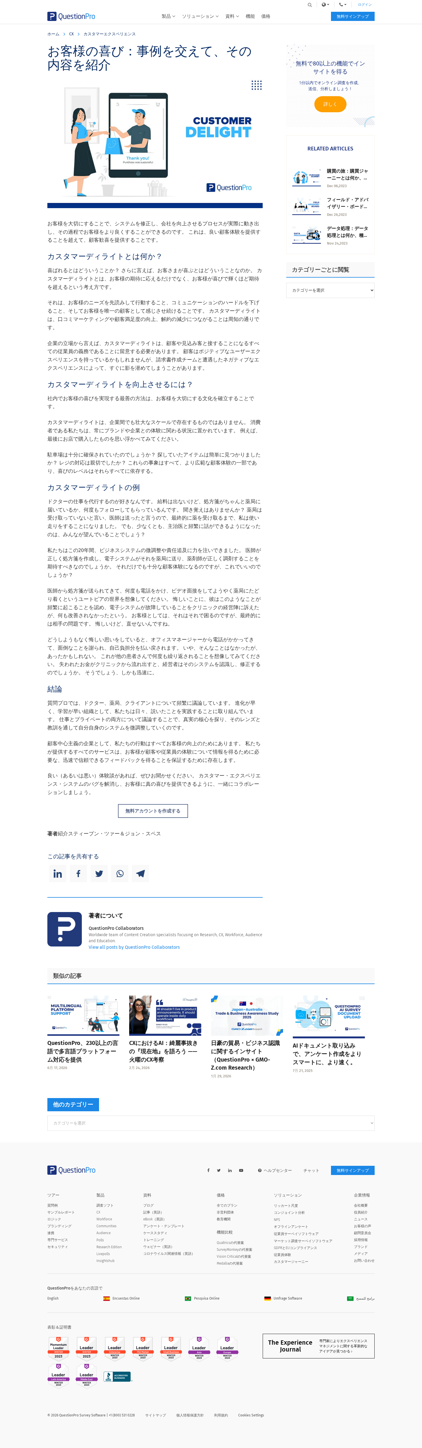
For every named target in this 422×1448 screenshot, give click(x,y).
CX (71, 34)
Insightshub (105, 1261)
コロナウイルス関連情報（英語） (169, 1254)
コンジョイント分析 (289, 1213)
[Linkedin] (57, 873)
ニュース (361, 1219)
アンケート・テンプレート (164, 1226)
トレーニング (153, 1240)
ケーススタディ (155, 1233)
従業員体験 (282, 1255)
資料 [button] (230, 16)
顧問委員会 (362, 1233)
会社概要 (361, 1205)
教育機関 (224, 1219)
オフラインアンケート (291, 1227)
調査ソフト (105, 1205)
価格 (265, 16)
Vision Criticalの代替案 (234, 1257)
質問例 (52, 1205)
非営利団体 (225, 1212)
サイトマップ (155, 1415)
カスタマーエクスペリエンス (110, 34)
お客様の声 (362, 1226)
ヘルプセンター (278, 1170)
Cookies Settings (251, 1415)
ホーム (53, 34)
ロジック (54, 1219)
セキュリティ (57, 1247)
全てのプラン (227, 1205)
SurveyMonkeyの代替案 (234, 1250)
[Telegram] (140, 873)
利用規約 (221, 1415)
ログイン (365, 5)
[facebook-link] (208, 1170)
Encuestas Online (126, 1298)
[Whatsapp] (119, 873)
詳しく (330, 104)
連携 (50, 1233)
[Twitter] (99, 873)
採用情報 (361, 1240)
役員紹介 (361, 1212)
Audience (103, 1233)
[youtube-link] (241, 1170)
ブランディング (59, 1226)
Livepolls (103, 1254)
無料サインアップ (353, 16)
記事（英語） (153, 1212)
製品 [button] (166, 16)
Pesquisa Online (207, 1298)
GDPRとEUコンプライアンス (295, 1248)
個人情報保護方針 (190, 1415)
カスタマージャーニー (291, 1262)
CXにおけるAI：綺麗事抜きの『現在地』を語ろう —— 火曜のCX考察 (163, 1051)
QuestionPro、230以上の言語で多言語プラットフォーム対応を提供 (82, 1051)
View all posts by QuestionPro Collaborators (134, 947)
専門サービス (57, 1240)
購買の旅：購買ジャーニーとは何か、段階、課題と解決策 (347, 177)
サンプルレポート (61, 1212)
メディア (361, 1254)
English (53, 1298)
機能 (250, 16)
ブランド (361, 1247)
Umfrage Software (288, 1298)
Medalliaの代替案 (230, 1263)
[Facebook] (78, 873)
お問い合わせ (364, 1261)
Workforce (104, 1219)
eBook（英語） (155, 1219)
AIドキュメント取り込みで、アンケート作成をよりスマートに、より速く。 (327, 1054)
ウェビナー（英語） (158, 1247)
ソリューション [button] (198, 16)
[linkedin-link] (230, 1170)
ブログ (148, 1205)
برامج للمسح (365, 1298)
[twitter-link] (219, 1170)
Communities (106, 1226)
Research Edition (109, 1247)
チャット (311, 1170)
